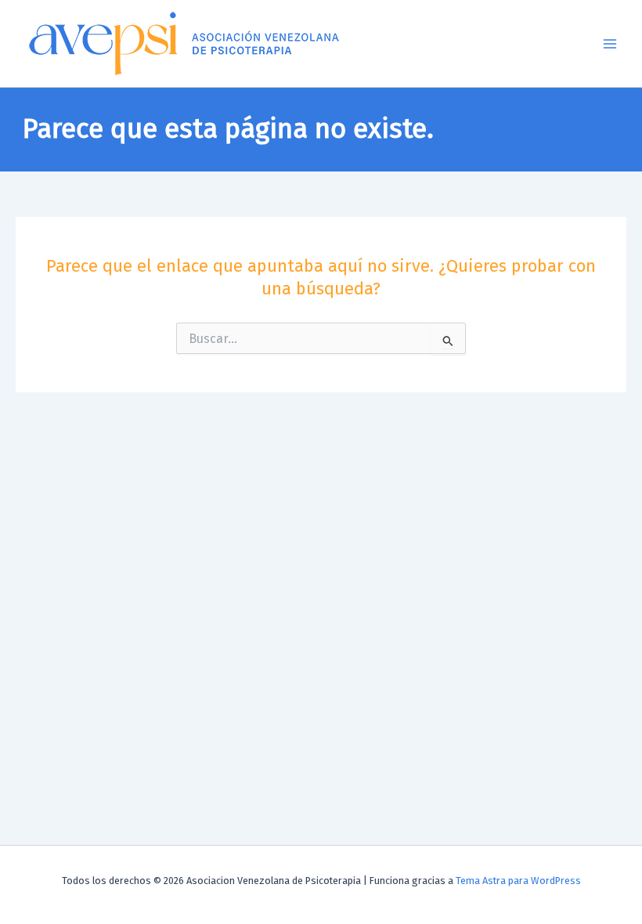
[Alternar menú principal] (609, 43)
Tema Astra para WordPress (518, 880)
